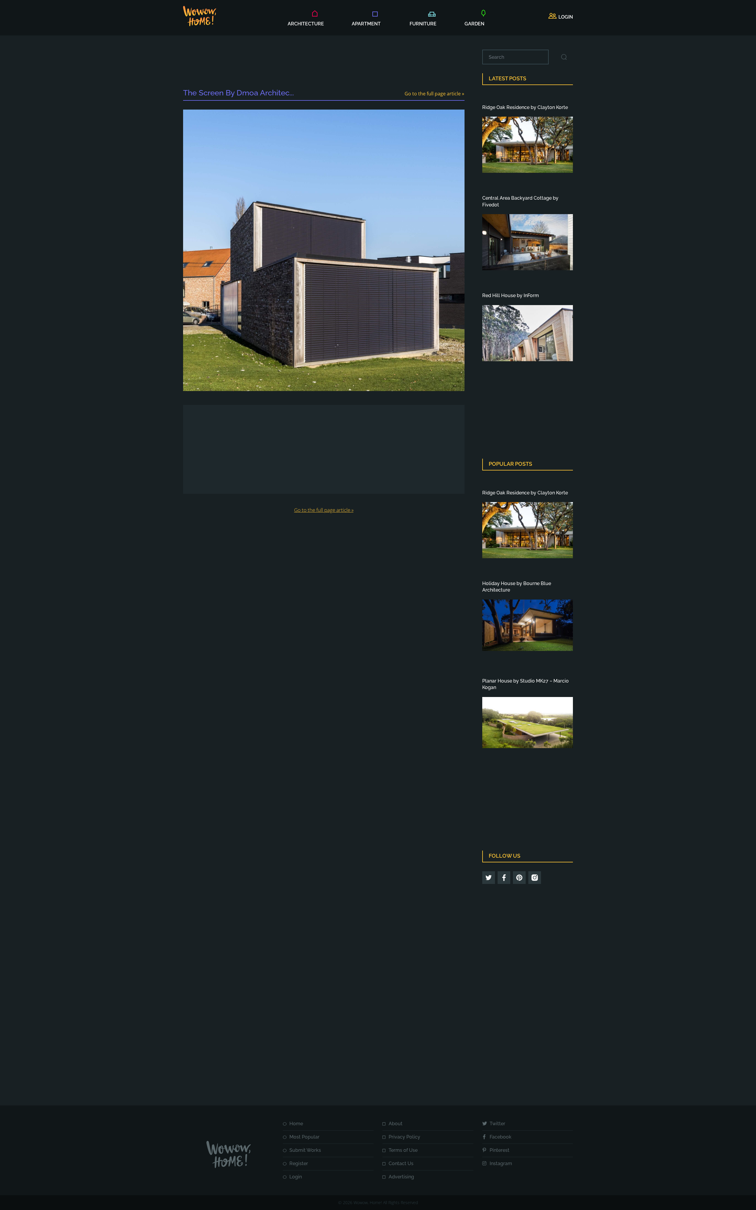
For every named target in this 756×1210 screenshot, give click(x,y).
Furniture (423, 24)
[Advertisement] (323, 63)
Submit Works (305, 1150)
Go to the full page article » (434, 93)
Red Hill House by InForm (510, 295)
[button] (560, 17)
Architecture (306, 24)
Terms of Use (403, 1150)
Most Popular (304, 1137)
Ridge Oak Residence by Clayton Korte (525, 107)
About (396, 1123)
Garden (474, 24)
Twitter (497, 1123)
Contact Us (401, 1163)
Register (298, 1163)
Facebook (500, 1137)
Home (296, 1123)
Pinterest (499, 1150)
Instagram (501, 1163)
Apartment (366, 24)
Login (295, 1177)
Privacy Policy (404, 1137)
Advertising (401, 1177)
